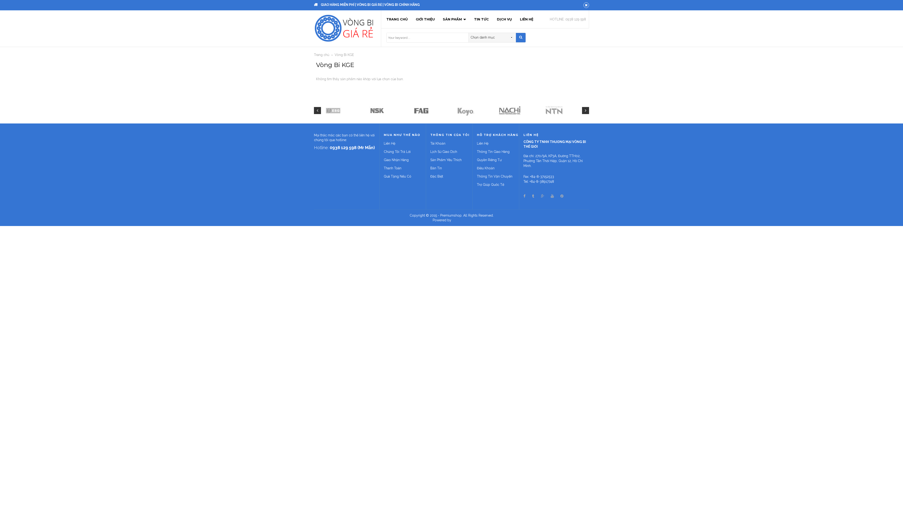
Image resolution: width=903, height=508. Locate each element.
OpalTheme (461, 220)
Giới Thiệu (425, 19)
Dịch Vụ (504, 19)
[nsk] (377, 110)
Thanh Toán (392, 168)
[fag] (421, 110)
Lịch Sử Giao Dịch (443, 152)
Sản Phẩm (453, 19)
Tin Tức (481, 19)
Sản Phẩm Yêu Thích (446, 160)
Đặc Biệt (436, 176)
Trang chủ (397, 19)
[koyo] (466, 110)
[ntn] (554, 110)
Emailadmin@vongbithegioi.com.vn (550, 186)
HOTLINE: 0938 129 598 (568, 19)
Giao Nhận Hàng (396, 160)
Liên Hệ (526, 19)
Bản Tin (436, 168)
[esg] (333, 110)
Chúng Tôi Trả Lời (397, 152)
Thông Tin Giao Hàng (493, 152)
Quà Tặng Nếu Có (397, 176)
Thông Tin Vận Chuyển (494, 176)
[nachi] (510, 110)
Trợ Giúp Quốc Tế (490, 185)
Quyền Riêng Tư (489, 160)
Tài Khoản (437, 143)
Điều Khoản (486, 168)
